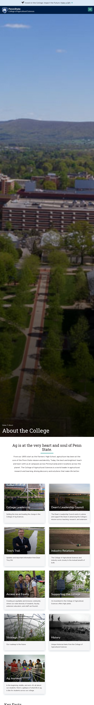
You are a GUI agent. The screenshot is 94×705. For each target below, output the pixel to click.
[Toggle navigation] (90, 9)
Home (4, 425)
